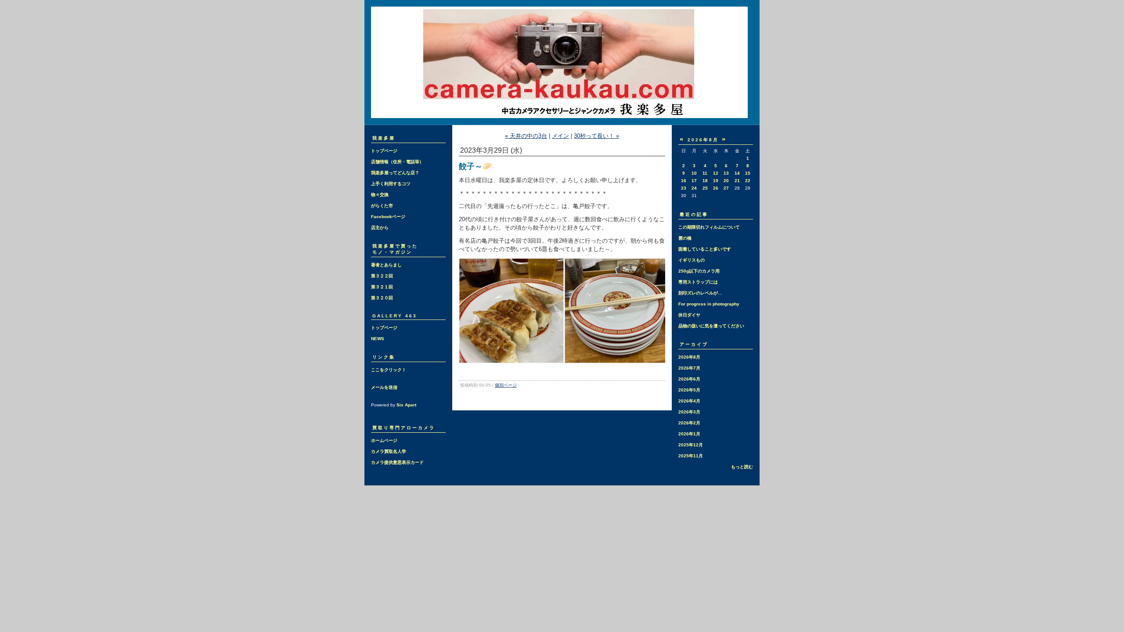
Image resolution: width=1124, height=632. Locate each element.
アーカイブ (694, 344)
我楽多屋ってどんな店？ (395, 172)
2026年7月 (689, 368)
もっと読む (742, 466)
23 (683, 188)
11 (704, 173)
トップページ (384, 150)
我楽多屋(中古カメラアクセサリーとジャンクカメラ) (562, 62)
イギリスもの (691, 260)
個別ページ (506, 385)
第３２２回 (382, 275)
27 (726, 188)
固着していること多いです (704, 249)
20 (726, 180)
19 (715, 180)
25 (705, 188)
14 (737, 173)
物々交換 (380, 194)
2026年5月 (689, 390)
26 (715, 188)
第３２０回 (382, 297)
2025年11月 (690, 455)
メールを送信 (384, 387)
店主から (380, 227)
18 (705, 180)
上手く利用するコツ (391, 183)
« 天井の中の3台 (526, 136)
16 (683, 180)
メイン (560, 136)
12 (715, 173)
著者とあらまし (386, 264)
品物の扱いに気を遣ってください (711, 325)
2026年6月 (689, 379)
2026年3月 (689, 411)
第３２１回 (382, 286)
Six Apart (406, 404)
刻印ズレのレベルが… (700, 293)
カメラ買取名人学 (388, 451)
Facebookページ (388, 216)
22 (747, 180)
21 (737, 180)
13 (726, 173)
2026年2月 (689, 422)
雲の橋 (685, 238)
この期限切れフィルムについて (709, 227)
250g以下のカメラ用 (699, 271)
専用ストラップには (698, 282)
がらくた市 (382, 205)
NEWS (377, 338)
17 (694, 180)
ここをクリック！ (388, 369)
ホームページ (384, 440)
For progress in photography (708, 304)
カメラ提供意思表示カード (397, 462)
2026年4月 (689, 401)
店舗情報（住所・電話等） (397, 161)
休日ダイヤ (689, 314)
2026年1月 (689, 433)
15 (747, 173)
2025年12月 (690, 444)
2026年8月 (689, 357)
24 (694, 188)
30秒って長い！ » (596, 136)
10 (694, 173)
